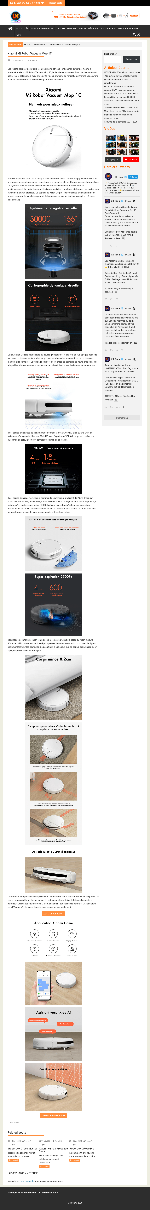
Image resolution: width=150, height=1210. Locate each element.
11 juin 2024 (46, 1141)
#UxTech (109, 292)
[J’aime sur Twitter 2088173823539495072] (118, 350)
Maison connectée (66, 28)
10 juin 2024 (77, 1141)
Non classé (14, 1123)
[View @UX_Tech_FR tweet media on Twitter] (123, 238)
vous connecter (27, 1181)
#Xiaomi (109, 288)
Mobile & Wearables (42, 28)
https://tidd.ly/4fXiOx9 (118, 267)
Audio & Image (108, 28)
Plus (18, 34)
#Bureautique (126, 288)
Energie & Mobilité (128, 28)
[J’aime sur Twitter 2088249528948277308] (118, 246)
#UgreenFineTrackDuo (125, 396)
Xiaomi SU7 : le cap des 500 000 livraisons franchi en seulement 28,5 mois (121, 100)
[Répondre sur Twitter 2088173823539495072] (106, 350)
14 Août (128, 201)
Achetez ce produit (53, 914)
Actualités (22, 28)
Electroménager (88, 28)
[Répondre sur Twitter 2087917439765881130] (106, 407)
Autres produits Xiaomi (53, 1116)
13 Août (128, 359)
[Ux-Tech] (10, 28)
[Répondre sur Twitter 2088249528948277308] (106, 246)
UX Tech (115, 201)
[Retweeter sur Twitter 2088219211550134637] (112, 300)
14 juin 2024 (16, 1141)
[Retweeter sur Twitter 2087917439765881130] (112, 407)
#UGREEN (109, 396)
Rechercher (110, 54)
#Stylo (117, 288)
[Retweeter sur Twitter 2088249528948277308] (112, 246)
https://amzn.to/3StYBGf (123, 371)
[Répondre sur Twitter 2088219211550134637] (106, 300)
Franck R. (34, 60)
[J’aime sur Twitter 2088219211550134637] (118, 300)
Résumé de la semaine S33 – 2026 (120, 121)
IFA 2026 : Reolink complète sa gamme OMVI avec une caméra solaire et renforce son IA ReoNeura (121, 90)
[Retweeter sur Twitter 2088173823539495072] (112, 350)
